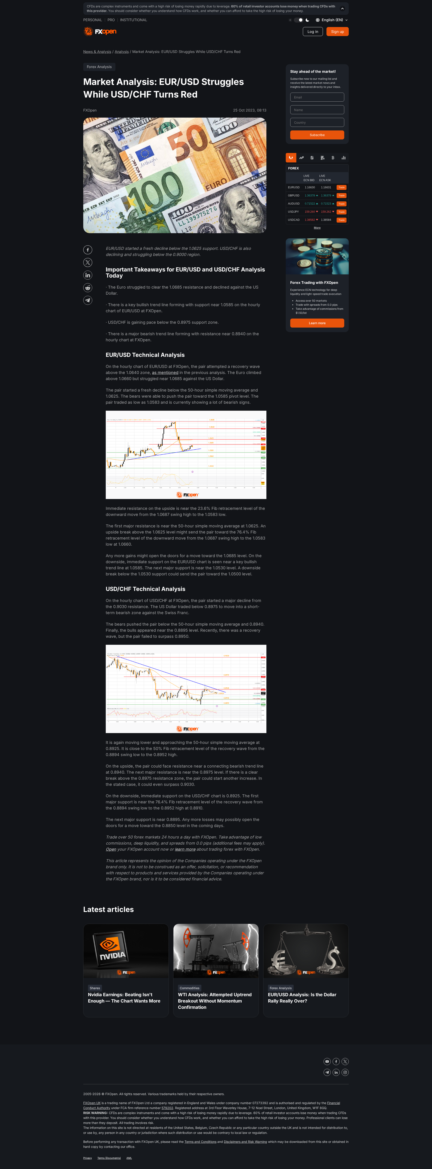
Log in (313, 31)
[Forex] (291, 157)
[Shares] (301, 157)
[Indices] (343, 157)
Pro (111, 20)
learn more (185, 849)
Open (111, 849)
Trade (342, 187)
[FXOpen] (100, 31)
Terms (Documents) (109, 1158)
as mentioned (165, 372)
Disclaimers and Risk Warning (245, 1142)
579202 (167, 1108)
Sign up (337, 31)
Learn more (317, 323)
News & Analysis (97, 51)
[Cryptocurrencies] (333, 157)
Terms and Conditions (200, 1142)
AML (129, 1158)
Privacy (87, 1158)
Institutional (133, 20)
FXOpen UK (92, 1103)
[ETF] (312, 157)
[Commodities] (322, 157)
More (317, 227)
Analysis (122, 51)
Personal (92, 20)
